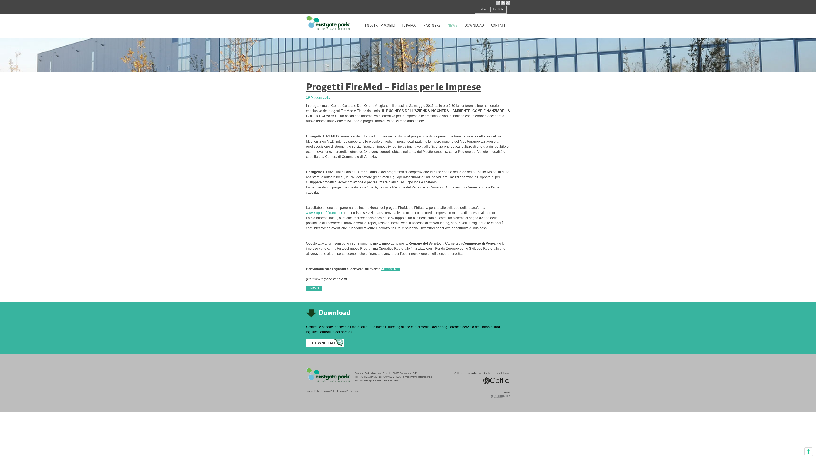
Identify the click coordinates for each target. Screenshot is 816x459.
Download (474, 25)
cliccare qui (390, 269)
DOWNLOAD (323, 343)
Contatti (499, 25)
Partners (432, 25)
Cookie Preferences (349, 391)
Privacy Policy (313, 391)
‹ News (314, 288)
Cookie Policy (330, 391)
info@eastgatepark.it (421, 376)
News (453, 25)
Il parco (409, 25)
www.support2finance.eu (325, 213)
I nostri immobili (380, 25)
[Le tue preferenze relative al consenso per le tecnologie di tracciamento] (809, 452)
